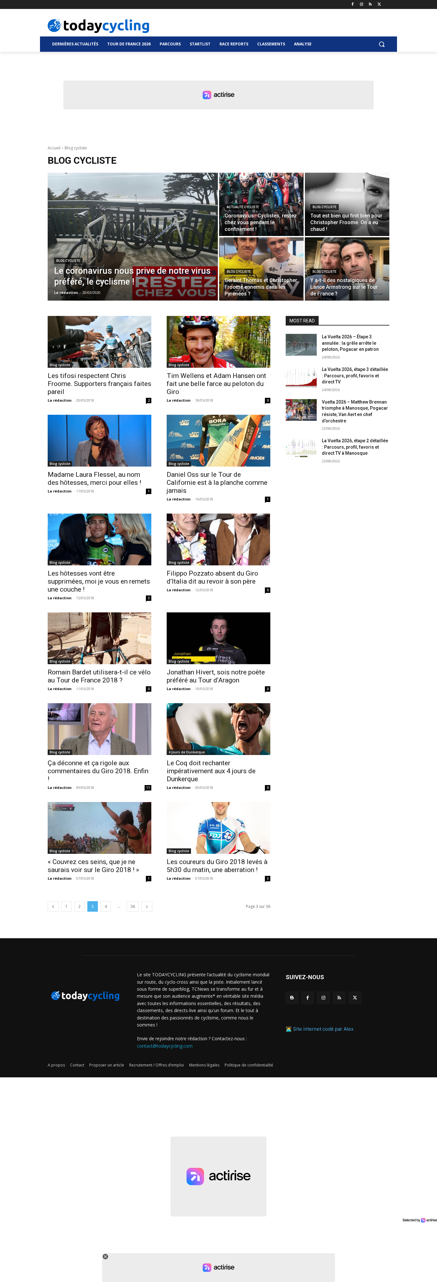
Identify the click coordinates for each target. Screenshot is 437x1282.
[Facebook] (352, 4)
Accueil (54, 148)
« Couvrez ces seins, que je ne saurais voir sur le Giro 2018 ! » (93, 866)
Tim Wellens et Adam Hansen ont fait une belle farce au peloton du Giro (216, 384)
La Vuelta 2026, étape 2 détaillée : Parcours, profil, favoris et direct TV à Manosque (355, 447)
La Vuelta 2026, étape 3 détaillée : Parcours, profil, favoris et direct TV (355, 375)
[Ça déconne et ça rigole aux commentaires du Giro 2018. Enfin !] (99, 729)
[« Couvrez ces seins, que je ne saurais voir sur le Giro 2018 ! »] (99, 828)
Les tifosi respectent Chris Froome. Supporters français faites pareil (99, 384)
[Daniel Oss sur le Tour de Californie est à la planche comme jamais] (218, 441)
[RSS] (370, 4)
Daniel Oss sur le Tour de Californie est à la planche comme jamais (217, 482)
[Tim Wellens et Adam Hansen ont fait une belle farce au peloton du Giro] (218, 342)
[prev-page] (53, 906)
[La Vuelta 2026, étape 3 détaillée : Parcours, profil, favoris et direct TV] (301, 377)
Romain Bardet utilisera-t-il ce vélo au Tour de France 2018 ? (99, 676)
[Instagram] (361, 4)
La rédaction (60, 400)
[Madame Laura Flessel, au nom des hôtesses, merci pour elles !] (99, 441)
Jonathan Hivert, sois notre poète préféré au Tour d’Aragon (216, 676)
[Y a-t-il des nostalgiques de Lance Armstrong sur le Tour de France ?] (347, 269)
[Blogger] (292, 998)
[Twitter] (379, 4)
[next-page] (146, 906)
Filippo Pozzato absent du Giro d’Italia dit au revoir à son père (212, 577)
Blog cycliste (68, 261)
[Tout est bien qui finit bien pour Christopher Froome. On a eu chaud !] (347, 204)
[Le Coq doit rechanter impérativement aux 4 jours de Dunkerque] (218, 729)
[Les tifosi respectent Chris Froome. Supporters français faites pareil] (99, 342)
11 (148, 787)
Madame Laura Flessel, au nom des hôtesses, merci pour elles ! (94, 478)
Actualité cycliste (243, 207)
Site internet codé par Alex (323, 1029)
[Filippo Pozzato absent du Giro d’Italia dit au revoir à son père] (218, 539)
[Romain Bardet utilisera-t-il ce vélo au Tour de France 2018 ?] (99, 638)
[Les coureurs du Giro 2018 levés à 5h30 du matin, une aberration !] (218, 828)
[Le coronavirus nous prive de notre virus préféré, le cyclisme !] (133, 237)
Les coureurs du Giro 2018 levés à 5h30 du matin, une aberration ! (217, 866)
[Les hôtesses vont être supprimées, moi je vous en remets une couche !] (99, 539)
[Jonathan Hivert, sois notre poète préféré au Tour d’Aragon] (218, 638)
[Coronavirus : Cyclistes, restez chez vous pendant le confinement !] (261, 204)
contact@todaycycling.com (165, 1046)
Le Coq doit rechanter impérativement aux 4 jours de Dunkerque (211, 771)
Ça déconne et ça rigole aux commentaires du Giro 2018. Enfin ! (98, 771)
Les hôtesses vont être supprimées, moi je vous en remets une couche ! (99, 581)
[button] (381, 44)
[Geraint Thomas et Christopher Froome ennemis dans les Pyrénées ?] (261, 269)
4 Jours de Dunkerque (187, 752)
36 (133, 906)
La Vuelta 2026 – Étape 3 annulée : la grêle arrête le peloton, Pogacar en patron (350, 343)
